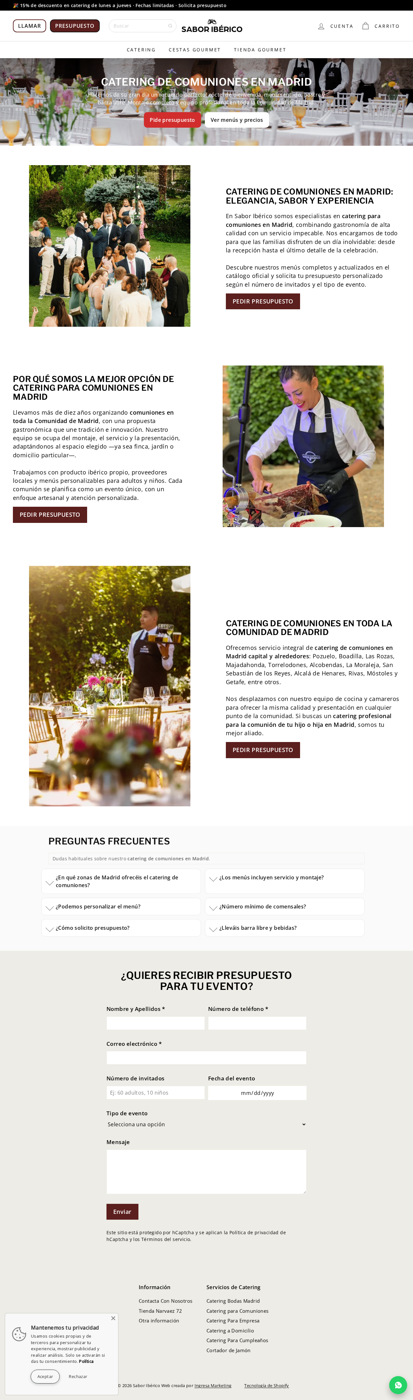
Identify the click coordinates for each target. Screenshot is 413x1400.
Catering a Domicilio (230, 1330)
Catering (141, 50)
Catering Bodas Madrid (233, 1301)
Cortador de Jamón (228, 1350)
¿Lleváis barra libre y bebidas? (258, 927)
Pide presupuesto (172, 119)
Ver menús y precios (237, 119)
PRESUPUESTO (75, 25)
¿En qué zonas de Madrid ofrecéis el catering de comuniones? (117, 881)
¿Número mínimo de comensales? (262, 906)
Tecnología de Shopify (266, 1385)
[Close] (113, 1318)
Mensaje (118, 1142)
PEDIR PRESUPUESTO (263, 301)
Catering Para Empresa (232, 1320)
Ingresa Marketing (213, 1385)
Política (86, 1361)
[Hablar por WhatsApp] (398, 1385)
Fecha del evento (231, 1078)
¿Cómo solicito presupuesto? (93, 927)
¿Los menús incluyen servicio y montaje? (271, 877)
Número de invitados (135, 1078)
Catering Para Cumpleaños (237, 1340)
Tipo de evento (127, 1113)
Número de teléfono (238, 1009)
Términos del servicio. (166, 1239)
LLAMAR (29, 25)
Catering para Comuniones (237, 1311)
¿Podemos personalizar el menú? (98, 906)
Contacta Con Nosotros (165, 1301)
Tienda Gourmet (260, 50)
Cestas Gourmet (195, 50)
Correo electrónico (134, 1043)
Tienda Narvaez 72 (160, 1311)
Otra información (159, 1320)
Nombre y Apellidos (135, 1009)
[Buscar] (170, 26)
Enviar (122, 1211)
